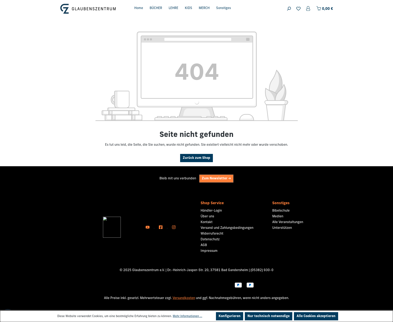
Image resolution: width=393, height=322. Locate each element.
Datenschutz (210, 239)
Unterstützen (282, 228)
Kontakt (206, 222)
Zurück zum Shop (196, 158)
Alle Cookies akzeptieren (316, 316)
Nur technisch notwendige (268, 316)
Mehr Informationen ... (187, 316)
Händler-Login (211, 210)
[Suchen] (289, 9)
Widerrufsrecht (212, 233)
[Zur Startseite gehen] (88, 9)
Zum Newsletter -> (216, 178)
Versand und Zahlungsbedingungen (227, 228)
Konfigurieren (230, 316)
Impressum (209, 251)
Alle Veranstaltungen (287, 222)
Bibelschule (281, 210)
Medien (277, 216)
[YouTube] (148, 227)
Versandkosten (184, 298)
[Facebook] (161, 227)
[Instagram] (174, 227)
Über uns (207, 216)
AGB (204, 245)
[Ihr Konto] (308, 8)
